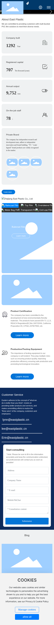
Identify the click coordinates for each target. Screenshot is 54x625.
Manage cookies (27, 609)
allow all (27, 617)
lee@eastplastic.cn (14, 428)
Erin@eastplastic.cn (15, 437)
